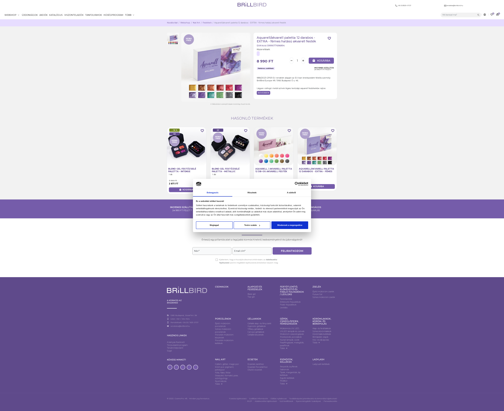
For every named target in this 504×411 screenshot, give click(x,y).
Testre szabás (250, 225)
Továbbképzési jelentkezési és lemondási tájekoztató (313, 398)
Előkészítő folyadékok (290, 302)
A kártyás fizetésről (176, 342)
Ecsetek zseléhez (256, 364)
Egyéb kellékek (287, 378)
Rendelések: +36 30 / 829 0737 (184, 322)
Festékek (207, 23)
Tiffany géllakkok (255, 329)
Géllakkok (254, 319)
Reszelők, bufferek (288, 366)
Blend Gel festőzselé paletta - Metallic (226, 170)
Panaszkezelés (330, 401)
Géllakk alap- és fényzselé (259, 323)
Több (284, 348)
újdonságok (30, 15)
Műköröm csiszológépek (292, 334)
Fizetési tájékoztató (238, 398)
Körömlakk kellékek (322, 334)
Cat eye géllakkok (256, 332)
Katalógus (56, 15)
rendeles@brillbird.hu (180, 326)
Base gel (252, 294)
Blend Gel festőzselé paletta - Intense (182, 170)
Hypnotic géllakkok (257, 326)
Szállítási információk (258, 398)
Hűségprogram (113, 15)
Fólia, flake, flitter (223, 373)
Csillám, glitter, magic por (227, 364)
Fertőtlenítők (286, 299)
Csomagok (222, 287)
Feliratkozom (292, 250)
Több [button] (130, 15)
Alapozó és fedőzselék (255, 288)
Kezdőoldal (172, 23)
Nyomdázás (220, 381)
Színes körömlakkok (322, 331)
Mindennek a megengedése (289, 225)
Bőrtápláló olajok (320, 337)
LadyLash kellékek (321, 364)
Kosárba (321, 60)
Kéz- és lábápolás (321, 340)
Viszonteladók (73, 15)
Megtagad (214, 225)
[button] (169, 367)
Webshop (12, 15)
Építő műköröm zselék (323, 291)
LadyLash (318, 359)
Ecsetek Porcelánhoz (258, 367)
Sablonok (284, 369)
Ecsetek (253, 359)
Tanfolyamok (93, 15)
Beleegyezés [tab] (212, 192)
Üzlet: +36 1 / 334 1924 (180, 319)
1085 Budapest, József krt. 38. (183, 315)
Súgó (169, 351)
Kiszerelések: (263, 49)
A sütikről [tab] (291, 192)
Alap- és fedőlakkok (322, 328)
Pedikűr (283, 381)
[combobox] (458, 14)
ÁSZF (249, 401)
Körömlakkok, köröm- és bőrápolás (322, 321)
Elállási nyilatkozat (279, 398)
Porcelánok (223, 319)
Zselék (317, 287)
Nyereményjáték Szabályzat (308, 401)
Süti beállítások (286, 401)
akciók (43, 15)
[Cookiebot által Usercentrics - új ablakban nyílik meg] (296, 184)
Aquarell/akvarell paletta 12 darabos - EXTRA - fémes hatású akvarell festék (316, 171)
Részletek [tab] (252, 192)
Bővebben (263, 93)
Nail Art (196, 23)
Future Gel (317, 294)
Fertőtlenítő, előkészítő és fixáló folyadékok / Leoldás (292, 291)
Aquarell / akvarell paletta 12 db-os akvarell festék (273, 170)
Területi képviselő (175, 348)
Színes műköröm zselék (324, 297)
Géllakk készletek (256, 335)
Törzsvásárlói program (177, 345)
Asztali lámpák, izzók (289, 340)
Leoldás (283, 307)
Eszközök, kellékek (286, 360)
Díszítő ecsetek (255, 370)
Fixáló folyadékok (288, 305)
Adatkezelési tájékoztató (266, 401)
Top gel (251, 297)
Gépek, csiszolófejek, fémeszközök (289, 321)
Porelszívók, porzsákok (291, 337)
